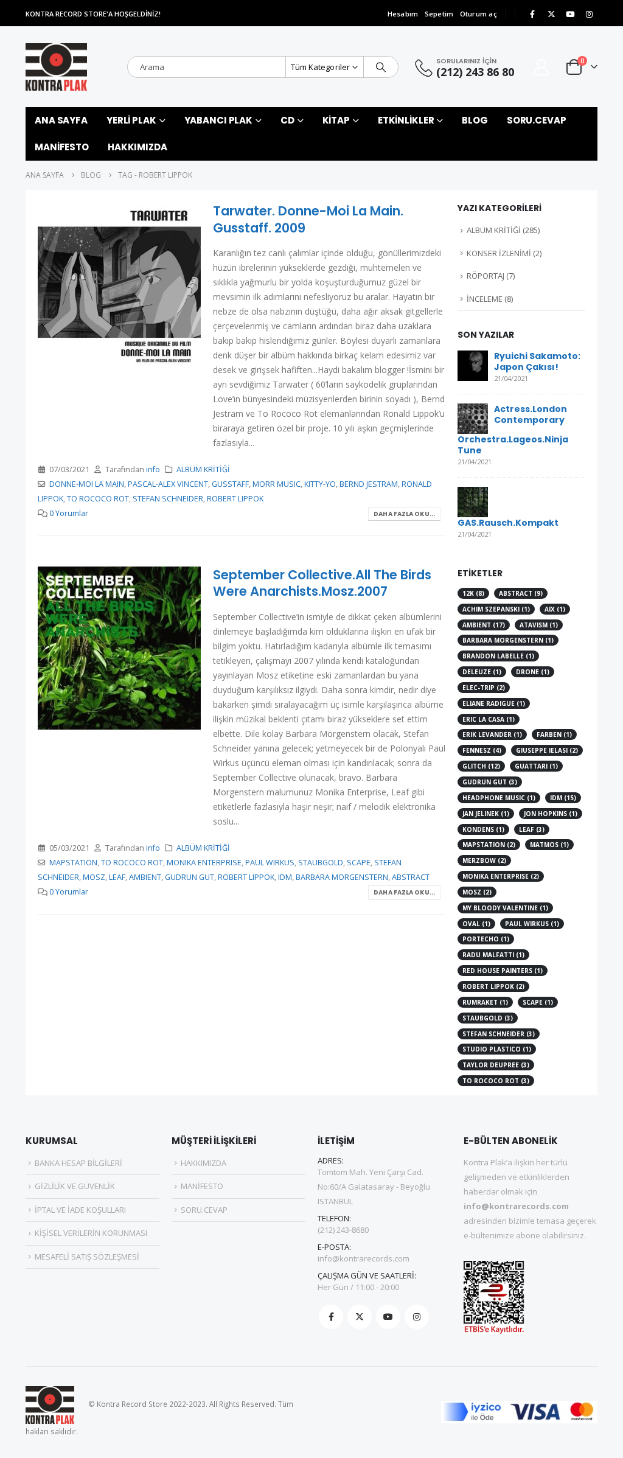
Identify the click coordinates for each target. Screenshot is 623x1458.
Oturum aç (478, 13)
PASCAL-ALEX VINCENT (168, 484)
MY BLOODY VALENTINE (505, 908)
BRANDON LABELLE (498, 656)
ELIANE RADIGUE (493, 703)
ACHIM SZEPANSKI (496, 609)
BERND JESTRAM (368, 484)
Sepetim (439, 13)
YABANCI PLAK (218, 120)
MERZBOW (484, 860)
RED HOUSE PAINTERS (502, 970)
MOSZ (94, 877)
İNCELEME (485, 298)
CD (287, 120)
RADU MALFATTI (493, 954)
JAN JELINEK (485, 813)
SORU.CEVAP (536, 120)
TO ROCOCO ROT (98, 499)
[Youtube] (570, 14)
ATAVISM (539, 625)
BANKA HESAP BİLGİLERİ (78, 1162)
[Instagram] (589, 14)
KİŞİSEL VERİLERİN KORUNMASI (91, 1232)
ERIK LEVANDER (492, 734)
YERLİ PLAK (131, 120)
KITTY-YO (320, 484)
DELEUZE (481, 672)
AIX (555, 609)
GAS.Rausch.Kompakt (508, 523)
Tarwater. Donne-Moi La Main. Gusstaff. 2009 (308, 219)
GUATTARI (536, 766)
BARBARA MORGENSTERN (342, 877)
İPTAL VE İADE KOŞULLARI (80, 1209)
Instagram (417, 1317)
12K (473, 593)
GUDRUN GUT (189, 877)
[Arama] (381, 67)
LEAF (117, 877)
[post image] (119, 284)
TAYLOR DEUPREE (495, 1065)
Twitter (359, 1317)
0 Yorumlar (68, 513)
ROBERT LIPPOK (235, 499)
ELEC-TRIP (483, 687)
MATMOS (549, 844)
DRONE (532, 672)
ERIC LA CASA (488, 719)
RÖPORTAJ (485, 275)
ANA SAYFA (61, 120)
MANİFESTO (62, 147)
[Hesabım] (541, 67)
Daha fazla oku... (404, 513)
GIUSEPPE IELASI (547, 750)
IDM (285, 877)
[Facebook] (532, 14)
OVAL (476, 923)
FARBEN (554, 734)
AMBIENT (145, 877)
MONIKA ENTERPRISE (204, 862)
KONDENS (483, 829)
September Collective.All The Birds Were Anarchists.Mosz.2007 (322, 583)
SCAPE (359, 862)
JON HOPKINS (550, 813)
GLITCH (481, 766)
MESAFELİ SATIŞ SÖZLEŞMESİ (87, 1256)
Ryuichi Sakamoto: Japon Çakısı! (537, 361)
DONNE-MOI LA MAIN (86, 484)
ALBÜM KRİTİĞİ (203, 469)
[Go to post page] (473, 364)
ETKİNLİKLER (406, 120)
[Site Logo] (56, 67)
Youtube (388, 1317)
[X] (551, 14)
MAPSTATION (73, 862)
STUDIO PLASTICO (496, 1049)
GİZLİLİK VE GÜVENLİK (75, 1186)
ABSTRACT (411, 877)
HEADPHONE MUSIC (498, 798)
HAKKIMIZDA (137, 147)
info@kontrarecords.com (363, 1258)
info (153, 469)
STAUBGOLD (320, 862)
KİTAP (336, 120)
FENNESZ (481, 750)
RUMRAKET (485, 1002)
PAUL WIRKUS (269, 862)
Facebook (331, 1317)
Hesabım (403, 13)
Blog (475, 120)
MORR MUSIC (276, 484)
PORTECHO (485, 939)
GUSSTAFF (230, 484)
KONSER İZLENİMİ (499, 253)
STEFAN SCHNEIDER (168, 499)
